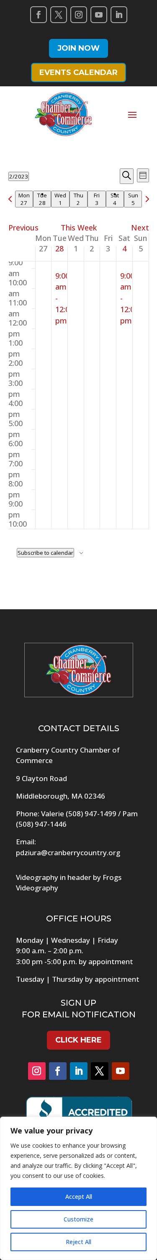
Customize (78, 1219)
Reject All (78, 1242)
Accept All (78, 1196)
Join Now (78, 48)
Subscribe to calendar (45, 552)
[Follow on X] (58, 14)
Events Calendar (78, 72)
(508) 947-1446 (41, 824)
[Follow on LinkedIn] (119, 14)
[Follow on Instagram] (78, 14)
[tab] (24, 199)
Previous (23, 228)
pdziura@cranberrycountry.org (68, 852)
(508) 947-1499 (91, 813)
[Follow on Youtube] (98, 14)
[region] (78, 1188)
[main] (78, 375)
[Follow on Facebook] (38, 14)
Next (140, 228)
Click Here (78, 1040)
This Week (79, 228)
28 (59, 248)
